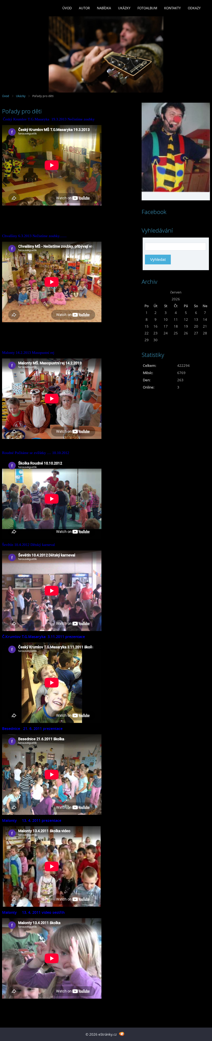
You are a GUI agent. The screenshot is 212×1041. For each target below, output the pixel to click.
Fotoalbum (147, 8)
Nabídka (104, 8)
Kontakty (172, 8)
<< (147, 292)
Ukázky (124, 8)
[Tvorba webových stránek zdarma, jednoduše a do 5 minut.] (121, 1034)
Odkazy (194, 8)
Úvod (67, 8)
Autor (84, 8)
